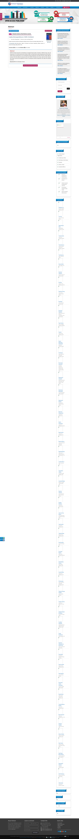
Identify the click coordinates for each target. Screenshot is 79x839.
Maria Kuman (61, 432)
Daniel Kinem (61, 694)
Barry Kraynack (61, 714)
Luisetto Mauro (61, 461)
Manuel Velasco (61, 441)
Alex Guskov (61, 743)
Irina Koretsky (61, 542)
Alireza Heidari (61, 734)
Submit (60, 91)
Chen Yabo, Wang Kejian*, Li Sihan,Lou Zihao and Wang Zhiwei (21, 39)
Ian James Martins (64, 108)
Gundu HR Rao (61, 572)
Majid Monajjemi (62, 451)
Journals (31, 7)
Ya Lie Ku (60, 216)
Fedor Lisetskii (61, 664)
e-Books (42, 7)
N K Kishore (61, 352)
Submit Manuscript (61, 824)
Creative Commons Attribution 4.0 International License (26, 837)
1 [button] (57, 136)
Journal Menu (48, 30)
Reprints (37, 7)
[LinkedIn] (67, 1)
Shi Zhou (60, 282)
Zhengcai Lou (61, 207)
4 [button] (62, 136)
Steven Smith (61, 264)
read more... (13, 829)
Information (25, 7)
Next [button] (71, 108)
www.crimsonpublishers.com (39, 837)
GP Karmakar (61, 581)
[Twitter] (64, 1)
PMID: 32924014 (60, 65)
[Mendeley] (70, 1)
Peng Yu (60, 332)
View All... (68, 137)
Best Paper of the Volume (63, 160)
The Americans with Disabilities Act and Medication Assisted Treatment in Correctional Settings (64, 49)
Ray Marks (60, 301)
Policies (52, 7)
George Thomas (62, 601)
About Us (19, 7)
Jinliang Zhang (61, 533)
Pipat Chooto (61, 323)
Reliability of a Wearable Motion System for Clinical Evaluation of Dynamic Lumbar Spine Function (63, 42)
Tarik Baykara (61, 255)
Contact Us (58, 7)
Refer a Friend (61, 164)
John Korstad (61, 524)
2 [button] (59, 136)
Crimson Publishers (59, 836)
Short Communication (14, 30)
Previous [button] (55, 108)
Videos (47, 7)
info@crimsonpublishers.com (47, 829)
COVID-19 (67, 7)
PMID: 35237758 (60, 60)
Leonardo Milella (62, 481)
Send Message (35, 832)
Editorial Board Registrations (61, 155)
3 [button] (60, 136)
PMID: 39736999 (60, 38)
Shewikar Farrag (62, 291)
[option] (64, 108)
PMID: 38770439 (60, 51)
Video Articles (60, 825)
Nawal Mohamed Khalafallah (61, 342)
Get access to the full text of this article (30, 65)
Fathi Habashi (61, 673)
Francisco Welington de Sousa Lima (61, 644)
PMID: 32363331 (60, 73)
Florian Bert (61, 654)
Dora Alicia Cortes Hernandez (61, 684)
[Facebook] (68, 1)
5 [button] (60, 137)
